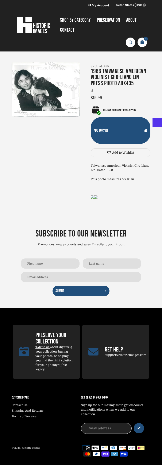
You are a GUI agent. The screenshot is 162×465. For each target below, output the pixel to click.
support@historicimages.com (125, 355)
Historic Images (31, 447)
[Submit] (139, 428)
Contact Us (19, 405)
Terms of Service (24, 416)
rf (92, 90)
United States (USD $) (130, 5)
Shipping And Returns (27, 410)
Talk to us (42, 347)
